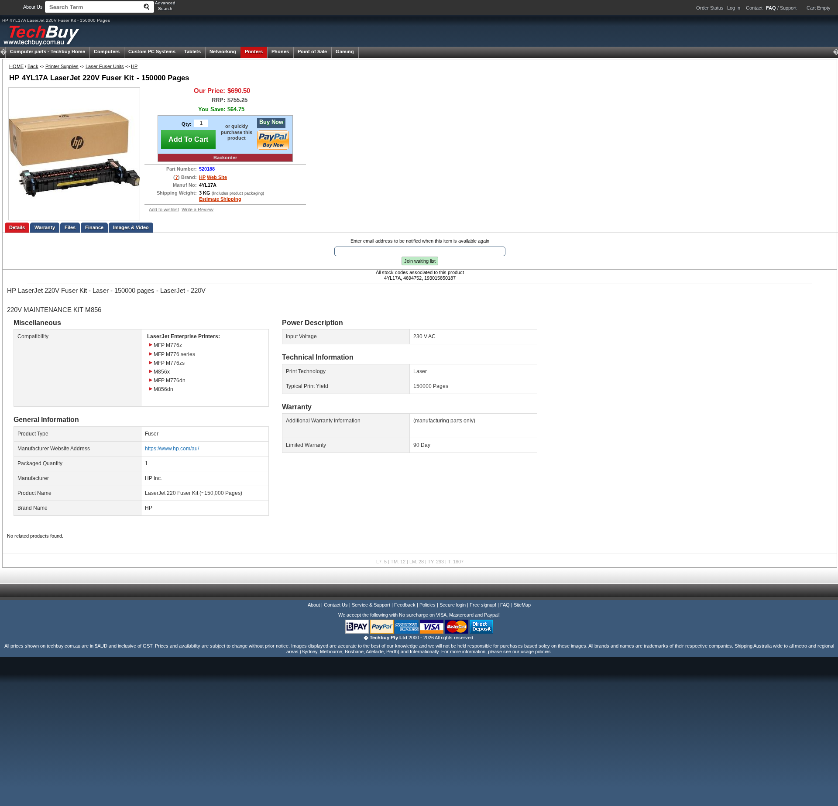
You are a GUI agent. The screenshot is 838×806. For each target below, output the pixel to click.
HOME (16, 66)
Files (70, 227)
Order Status (710, 7)
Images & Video (131, 227)
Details (17, 227)
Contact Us (336, 604)
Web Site (217, 177)
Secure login (453, 604)
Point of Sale (312, 51)
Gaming (345, 51)
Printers (254, 51)
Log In (733, 7)
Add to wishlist (164, 209)
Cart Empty (819, 7)
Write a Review (197, 209)
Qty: (187, 124)
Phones (280, 51)
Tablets (192, 51)
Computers (107, 51)
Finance (94, 227)
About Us (33, 7)
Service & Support (371, 604)
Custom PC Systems (151, 51)
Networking (223, 51)
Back (32, 66)
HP (134, 66)
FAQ (505, 604)
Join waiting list (420, 261)
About (314, 604)
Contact (754, 7)
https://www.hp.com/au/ (172, 449)
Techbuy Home (47, 51)
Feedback (405, 604)
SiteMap (522, 604)
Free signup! (483, 604)
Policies (427, 604)
